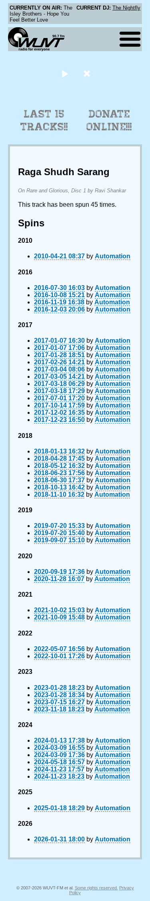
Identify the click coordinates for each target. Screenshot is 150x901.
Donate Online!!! (109, 120)
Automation (112, 256)
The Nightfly (126, 8)
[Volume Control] (88, 73)
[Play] (65, 73)
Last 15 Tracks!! (44, 120)
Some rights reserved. (96, 887)
